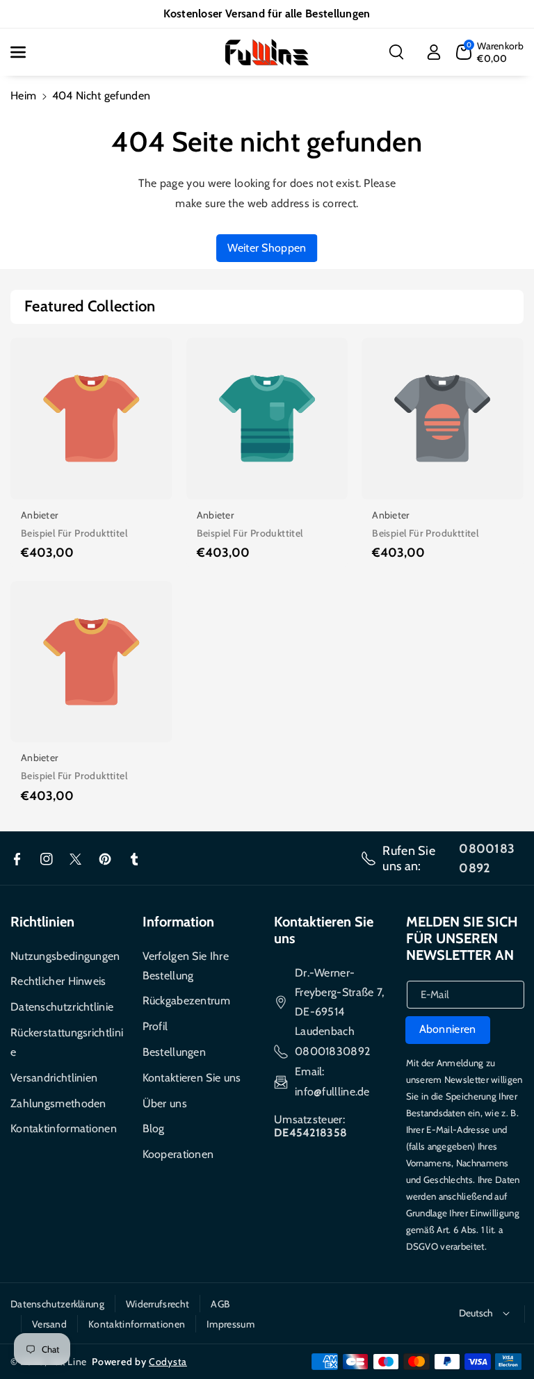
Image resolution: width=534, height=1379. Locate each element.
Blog (154, 1128)
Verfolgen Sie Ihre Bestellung (186, 965)
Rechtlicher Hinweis (58, 981)
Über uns (165, 1103)
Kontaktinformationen (63, 1128)
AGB (220, 1304)
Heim (23, 95)
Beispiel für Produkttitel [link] (74, 533)
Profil (155, 1026)
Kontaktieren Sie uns (192, 1077)
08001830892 (332, 1051)
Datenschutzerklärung (57, 1304)
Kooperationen (178, 1154)
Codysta (168, 1361)
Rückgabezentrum (187, 1000)
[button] (25, 52)
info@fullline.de (332, 1091)
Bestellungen (175, 1052)
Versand (49, 1324)
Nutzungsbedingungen (65, 956)
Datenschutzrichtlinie (61, 1006)
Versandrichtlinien (53, 1077)
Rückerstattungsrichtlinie (66, 1042)
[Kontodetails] (434, 52)
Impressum (230, 1324)
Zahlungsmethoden (58, 1103)
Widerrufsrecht (157, 1304)
